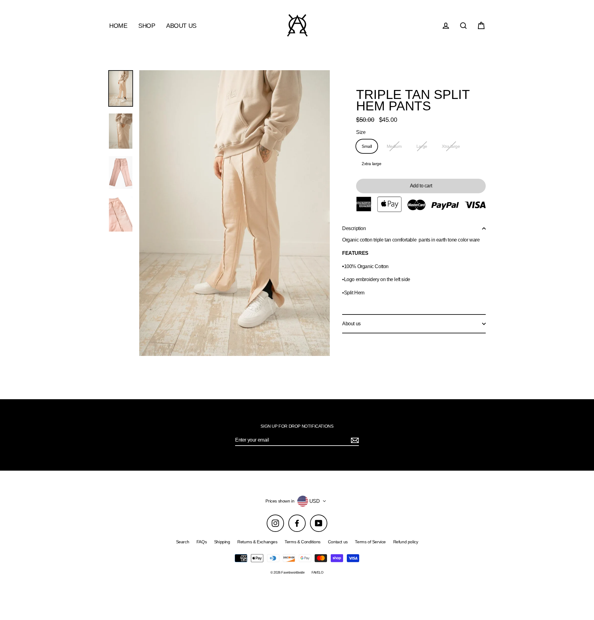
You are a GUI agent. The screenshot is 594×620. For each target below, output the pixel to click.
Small (367, 146)
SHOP (146, 25)
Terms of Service (370, 541)
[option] (120, 88)
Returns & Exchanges (257, 541)
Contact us (338, 541)
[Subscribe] (354, 440)
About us (351, 323)
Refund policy (405, 541)
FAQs (201, 541)
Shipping (222, 541)
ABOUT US (181, 25)
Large (421, 146)
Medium (394, 146)
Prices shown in (279, 501)
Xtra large (451, 146)
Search (182, 541)
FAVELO (318, 572)
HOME (118, 25)
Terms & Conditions (303, 541)
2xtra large (371, 163)
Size (360, 132)
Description (354, 228)
